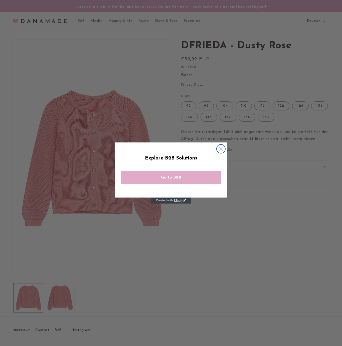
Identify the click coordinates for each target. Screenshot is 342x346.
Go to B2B (171, 178)
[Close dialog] (221, 148)
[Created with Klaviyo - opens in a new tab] (171, 201)
